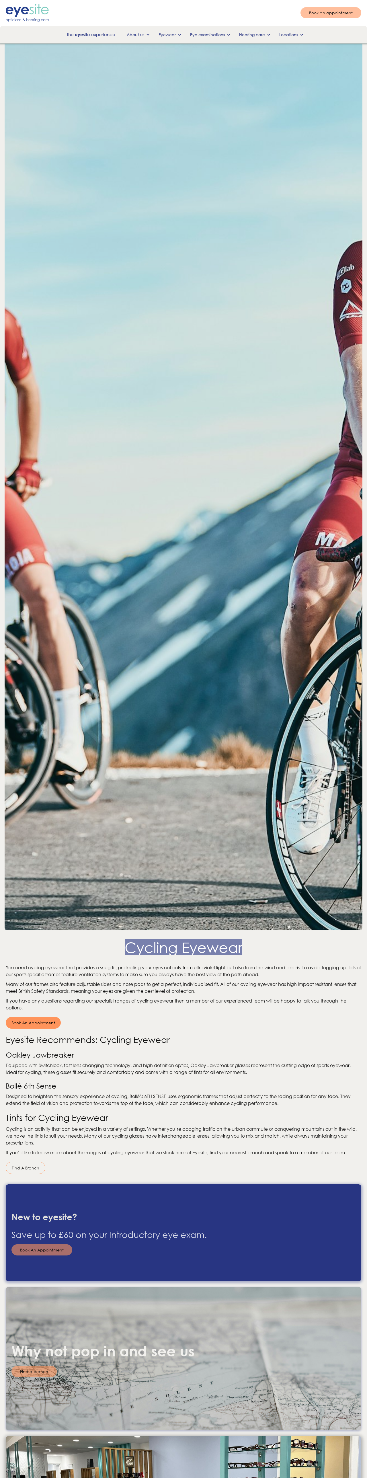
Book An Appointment (33, 1022)
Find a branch (34, 1371)
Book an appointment (331, 13)
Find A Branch (25, 1168)
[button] (137, 35)
